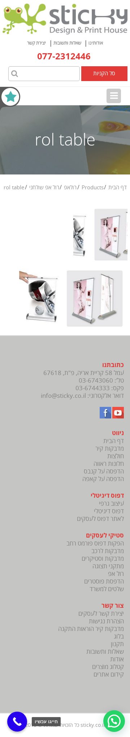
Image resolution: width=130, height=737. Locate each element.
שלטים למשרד (107, 589)
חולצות (115, 456)
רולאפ (70, 187)
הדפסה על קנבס (104, 471)
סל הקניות (104, 73)
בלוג (119, 636)
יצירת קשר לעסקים (101, 614)
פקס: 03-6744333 (99, 388)
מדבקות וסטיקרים (103, 559)
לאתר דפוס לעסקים (100, 519)
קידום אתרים (109, 674)
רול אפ (116, 574)
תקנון (117, 644)
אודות (117, 659)
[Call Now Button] (17, 722)
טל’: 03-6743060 (101, 380)
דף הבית (117, 187)
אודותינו (95, 43)
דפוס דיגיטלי (109, 511)
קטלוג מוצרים (108, 667)
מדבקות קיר (109, 448)
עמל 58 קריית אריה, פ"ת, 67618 (83, 373)
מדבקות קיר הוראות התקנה (91, 629)
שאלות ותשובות (67, 43)
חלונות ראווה (109, 464)
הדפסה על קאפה (103, 479)
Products (93, 187)
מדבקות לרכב (107, 551)
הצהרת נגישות (106, 621)
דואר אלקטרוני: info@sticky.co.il (82, 396)
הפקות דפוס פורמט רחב (95, 543)
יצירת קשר (36, 43)
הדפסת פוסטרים (104, 581)
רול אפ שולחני (44, 187)
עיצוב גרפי (111, 504)
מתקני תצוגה (108, 566)
